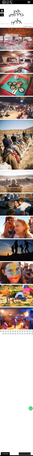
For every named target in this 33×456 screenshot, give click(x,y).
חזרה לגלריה (27, 26)
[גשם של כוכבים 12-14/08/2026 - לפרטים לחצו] (2, 14)
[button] (2, 11)
